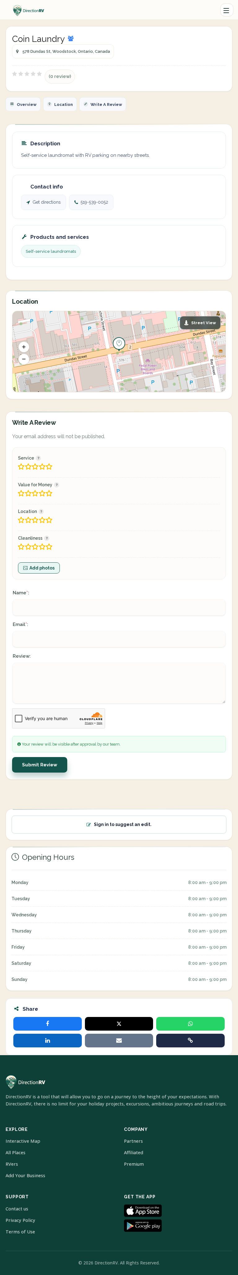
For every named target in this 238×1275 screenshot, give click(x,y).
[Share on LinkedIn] (47, 1040)
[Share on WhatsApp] (190, 1024)
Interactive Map (23, 1141)
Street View (203, 322)
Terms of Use (20, 1232)
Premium (134, 1164)
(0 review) (60, 76)
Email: (20, 624)
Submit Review (39, 765)
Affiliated (133, 1152)
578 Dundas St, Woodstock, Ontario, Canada (66, 51)
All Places (15, 1152)
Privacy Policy (20, 1220)
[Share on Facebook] (47, 1024)
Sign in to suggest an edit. (123, 824)
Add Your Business (25, 1175)
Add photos (42, 567)
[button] (24, 347)
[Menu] (226, 9)
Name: (21, 593)
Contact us (17, 1209)
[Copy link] (190, 1040)
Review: (22, 656)
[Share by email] (119, 1040)
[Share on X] (119, 1024)
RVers (12, 1164)
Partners (133, 1141)
